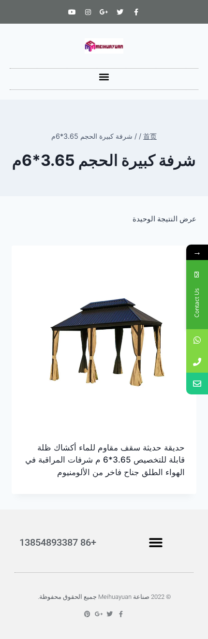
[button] (104, 77)
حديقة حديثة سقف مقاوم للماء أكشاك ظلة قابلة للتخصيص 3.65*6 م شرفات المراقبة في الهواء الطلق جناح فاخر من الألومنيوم (105, 460)
